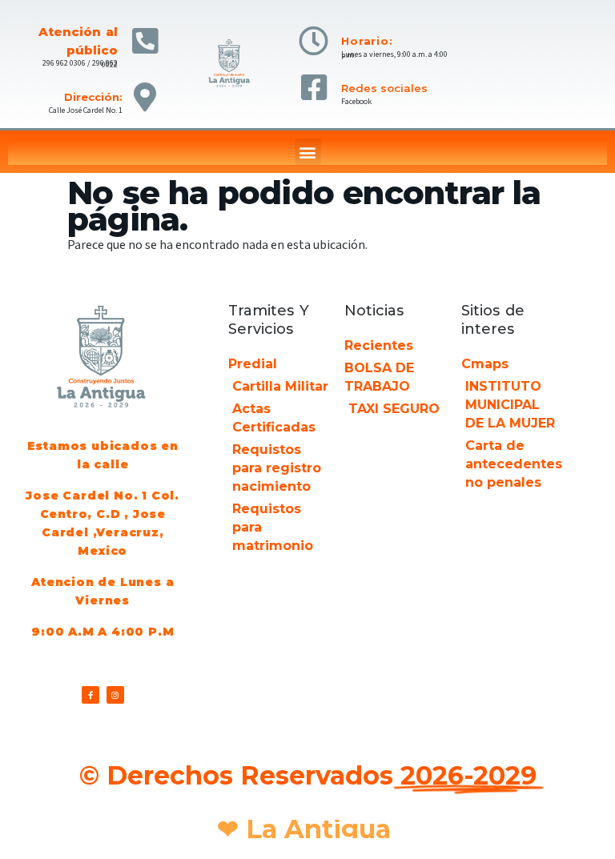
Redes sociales (384, 88)
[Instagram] (115, 695)
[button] (308, 151)
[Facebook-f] (90, 695)
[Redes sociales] (313, 87)
